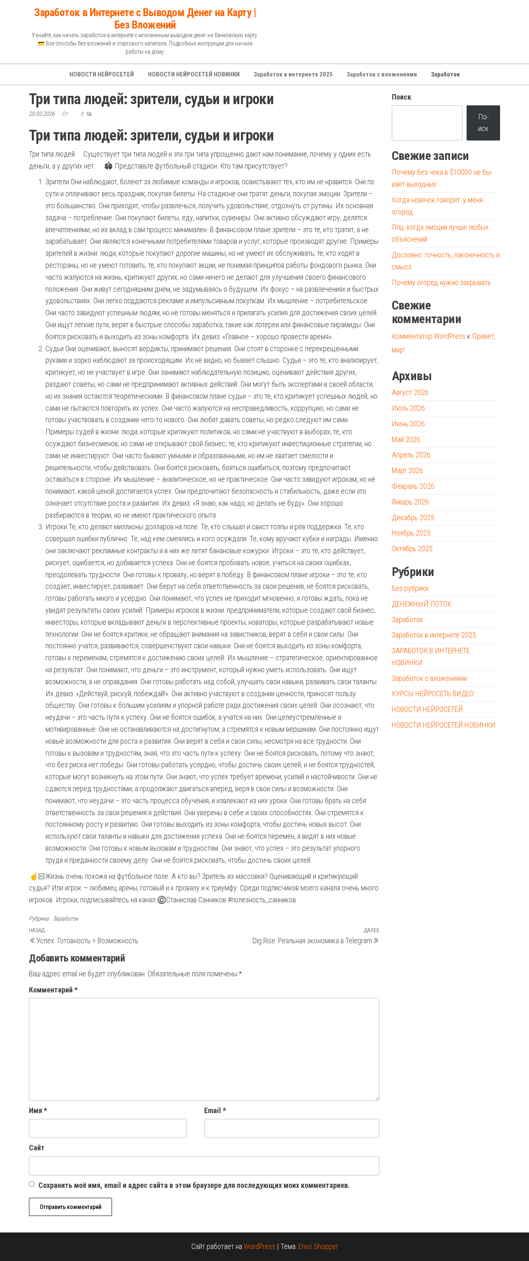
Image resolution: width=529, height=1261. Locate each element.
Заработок (445, 74)
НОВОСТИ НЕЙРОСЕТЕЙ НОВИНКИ (194, 74)
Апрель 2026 (411, 454)
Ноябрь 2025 (411, 532)
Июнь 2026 (408, 423)
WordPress (259, 1246)
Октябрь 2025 (412, 548)
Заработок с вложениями (382, 74)
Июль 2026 (408, 408)
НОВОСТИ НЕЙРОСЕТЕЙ (101, 74)
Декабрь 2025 (413, 517)
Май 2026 (406, 439)
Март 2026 (407, 470)
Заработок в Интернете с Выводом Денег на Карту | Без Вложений (145, 18)
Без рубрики (410, 588)
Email (215, 1110)
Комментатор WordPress (428, 336)
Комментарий (53, 989)
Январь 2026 (410, 501)
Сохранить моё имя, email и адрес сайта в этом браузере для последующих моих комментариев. (194, 1185)
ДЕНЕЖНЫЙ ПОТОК (421, 604)
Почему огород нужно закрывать (441, 282)
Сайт (37, 1147)
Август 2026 (410, 392)
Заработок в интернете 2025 (293, 74)
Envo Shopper (318, 1246)
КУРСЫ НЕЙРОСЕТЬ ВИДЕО (433, 693)
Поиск (401, 97)
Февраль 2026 (413, 486)
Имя (38, 1110)
